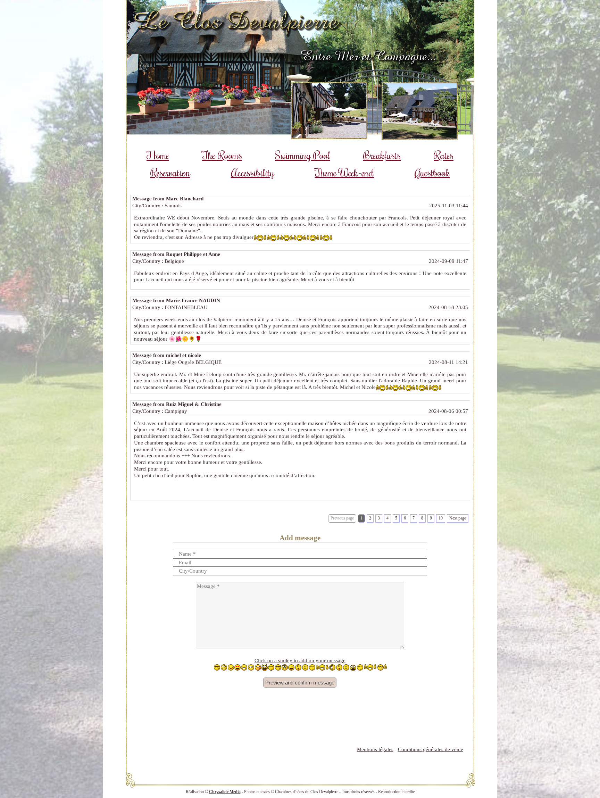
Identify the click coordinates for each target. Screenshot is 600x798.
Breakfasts (382, 155)
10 (441, 518)
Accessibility (252, 172)
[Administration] (8, 789)
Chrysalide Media (225, 791)
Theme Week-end (344, 172)
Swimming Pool (302, 155)
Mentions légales (375, 749)
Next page (457, 518)
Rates (443, 155)
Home (158, 155)
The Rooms (222, 155)
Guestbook (432, 172)
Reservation (170, 172)
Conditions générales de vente (430, 749)
